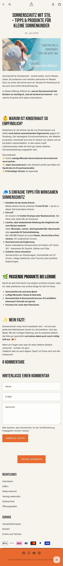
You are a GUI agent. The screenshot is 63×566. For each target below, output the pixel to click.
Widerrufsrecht (9, 491)
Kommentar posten (15, 438)
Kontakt (6, 529)
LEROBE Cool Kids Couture (26, 560)
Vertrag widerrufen (31, 459)
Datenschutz (8, 501)
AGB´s (5, 486)
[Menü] (3, 4)
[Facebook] (23, 553)
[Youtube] (34, 553)
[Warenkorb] (59, 4)
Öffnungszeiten (9, 506)
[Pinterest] (39, 553)
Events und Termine (11, 534)
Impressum (7, 481)
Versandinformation (11, 524)
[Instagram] (29, 553)
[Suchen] (9, 4)
